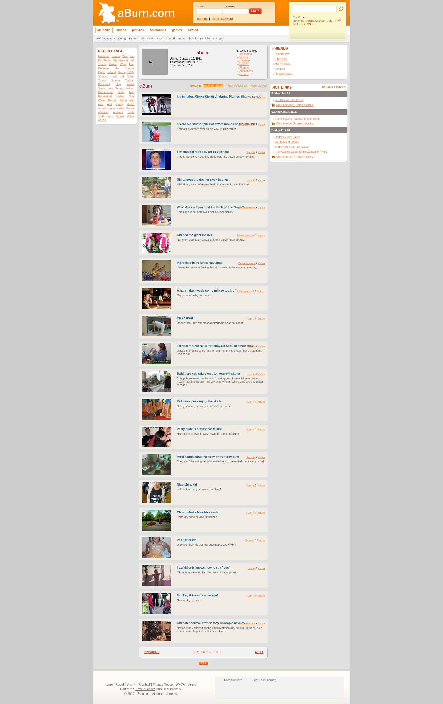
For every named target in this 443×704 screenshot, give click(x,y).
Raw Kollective (233, 679)
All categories (106, 38)
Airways (118, 112)
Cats (330, 20)
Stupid (120, 116)
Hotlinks (244, 64)
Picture (261, 235)
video (120, 108)
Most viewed (259, 85)
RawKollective (145, 689)
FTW (338, 20)
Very (110, 116)
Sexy (130, 72)
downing (103, 112)
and (132, 56)
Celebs (206, 38)
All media (245, 53)
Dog (118, 84)
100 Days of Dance (287, 141)
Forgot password (222, 18)
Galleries (244, 60)
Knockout (104, 84)
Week (101, 100)
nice (100, 104)
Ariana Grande (315, 20)
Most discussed (237, 85)
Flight (131, 112)
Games (244, 74)
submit (340, 87)
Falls (114, 76)
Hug (131, 64)
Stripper (103, 76)
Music (134, 38)
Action (102, 119)
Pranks (116, 56)
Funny (122, 38)
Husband (103, 56)
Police (130, 116)
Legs (110, 88)
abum (202, 52)
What (123, 64)
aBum (146, 86)
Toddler (129, 80)
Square (115, 80)
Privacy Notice (163, 684)
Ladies (120, 96)
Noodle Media (283, 73)
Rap (131, 92)
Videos (243, 57)
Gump (122, 72)
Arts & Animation (153, 38)
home (111, 108)
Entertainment (176, 38)
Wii (132, 60)
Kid (100, 60)
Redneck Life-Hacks (287, 136)
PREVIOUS (151, 652)
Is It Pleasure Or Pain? (289, 100)
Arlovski (124, 60)
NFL (296, 24)
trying (119, 104)
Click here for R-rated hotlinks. (295, 105)
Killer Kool (281, 58)
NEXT (259, 652)
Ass (109, 104)
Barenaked (105, 96)
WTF (310, 24)
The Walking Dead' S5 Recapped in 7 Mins (301, 151)
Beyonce (298, 20)
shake (130, 104)
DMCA (180, 684)
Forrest (111, 72)
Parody (112, 100)
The (116, 68)
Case (101, 72)
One (131, 96)
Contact (144, 684)
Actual (102, 108)
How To (193, 38)
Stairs (101, 88)
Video (261, 96)
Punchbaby (282, 53)
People (219, 38)
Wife (125, 56)
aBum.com (143, 694)
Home (108, 684)
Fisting (113, 64)
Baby (121, 92)
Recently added (213, 85)
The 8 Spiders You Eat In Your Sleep (297, 118)
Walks (130, 84)
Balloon (129, 88)
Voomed (280, 68)
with (131, 100)
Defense (103, 68)
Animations (246, 70)
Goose (130, 108)
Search (193, 684)
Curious (129, 68)
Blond (123, 100)
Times (102, 80)
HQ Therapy (282, 63)
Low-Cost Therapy (264, 679)
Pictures (244, 67)
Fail (303, 24)
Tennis (102, 64)
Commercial (105, 92)
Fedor (107, 60)
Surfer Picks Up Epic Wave (292, 146)
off (122, 76)
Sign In (131, 684)
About (120, 684)
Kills (115, 60)
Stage (130, 76)
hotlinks (327, 87)
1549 (101, 116)
